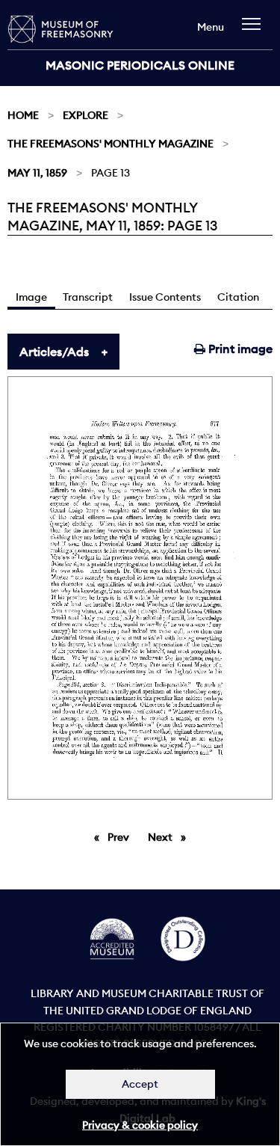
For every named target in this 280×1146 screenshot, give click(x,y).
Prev (121, 837)
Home (23, 115)
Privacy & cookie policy (140, 1125)
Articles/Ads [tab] (54, 351)
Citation (238, 297)
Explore (85, 115)
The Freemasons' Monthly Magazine (110, 143)
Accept (140, 1084)
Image (31, 297)
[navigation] (255, 31)
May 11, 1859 (37, 173)
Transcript (88, 297)
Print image (239, 348)
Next (170, 837)
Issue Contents (165, 297)
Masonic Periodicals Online (140, 65)
